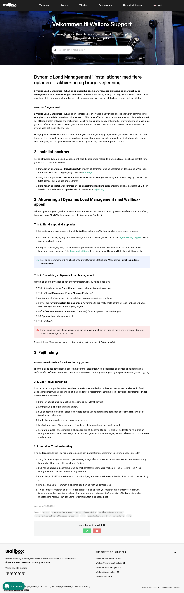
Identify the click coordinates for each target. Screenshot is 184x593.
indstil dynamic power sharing (110, 512)
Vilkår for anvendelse (149, 587)
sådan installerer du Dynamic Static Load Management (56, 516)
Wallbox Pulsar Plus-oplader (108, 558)
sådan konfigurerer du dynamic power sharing (106, 516)
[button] (87, 530)
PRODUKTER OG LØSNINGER (111, 552)
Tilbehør (83, 5)
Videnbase (44, 5)
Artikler (46, 512)
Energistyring (105, 5)
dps (83, 516)
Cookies (177, 587)
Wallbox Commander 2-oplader (109, 563)
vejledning (99, 189)
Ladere (64, 5)
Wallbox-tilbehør (103, 576)
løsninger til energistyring (86, 512)
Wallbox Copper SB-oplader (108, 567)
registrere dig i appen (130, 237)
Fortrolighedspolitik (165, 587)
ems (129, 516)
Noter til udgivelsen (132, 5)
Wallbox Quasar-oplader (106, 572)
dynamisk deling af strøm (62, 512)
